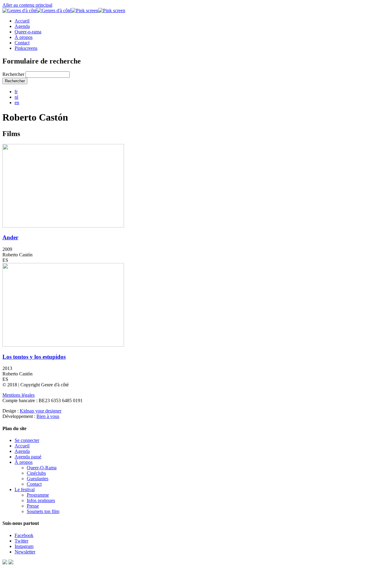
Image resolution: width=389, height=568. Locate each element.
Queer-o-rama (28, 31)
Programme (38, 495)
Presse (33, 505)
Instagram (24, 546)
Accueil (22, 20)
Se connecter (27, 440)
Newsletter (25, 551)
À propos (24, 37)
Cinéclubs (36, 473)
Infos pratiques (41, 500)
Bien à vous (47, 416)
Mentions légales (18, 395)
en (17, 102)
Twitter (21, 540)
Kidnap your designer (40, 410)
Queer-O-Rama (42, 467)
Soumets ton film (43, 511)
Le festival (25, 489)
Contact (22, 42)
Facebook (24, 535)
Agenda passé (28, 456)
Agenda (22, 26)
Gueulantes (37, 478)
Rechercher (14, 74)
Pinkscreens (26, 48)
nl (16, 97)
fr (16, 91)
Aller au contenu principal (27, 5)
